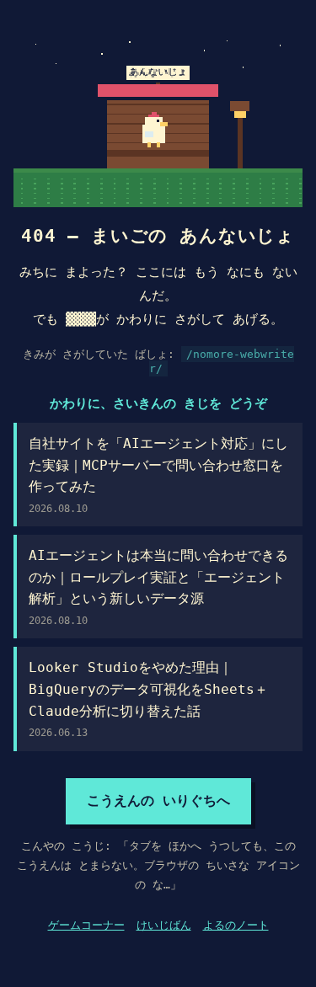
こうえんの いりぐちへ (158, 800)
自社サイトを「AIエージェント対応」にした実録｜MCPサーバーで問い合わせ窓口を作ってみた (158, 475)
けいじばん (164, 925)
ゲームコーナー (86, 925)
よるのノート (236, 925)
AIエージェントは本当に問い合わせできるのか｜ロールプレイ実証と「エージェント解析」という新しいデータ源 (158, 587)
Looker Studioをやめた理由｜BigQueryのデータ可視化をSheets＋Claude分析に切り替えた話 (148, 699)
